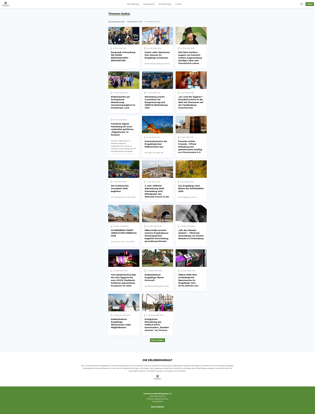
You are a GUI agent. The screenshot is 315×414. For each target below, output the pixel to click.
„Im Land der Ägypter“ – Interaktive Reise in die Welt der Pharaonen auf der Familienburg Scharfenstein (191, 102)
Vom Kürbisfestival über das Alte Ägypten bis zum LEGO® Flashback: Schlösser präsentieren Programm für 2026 (123, 280)
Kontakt (178, 4)
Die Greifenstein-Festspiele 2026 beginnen (120, 188)
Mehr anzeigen (157, 340)
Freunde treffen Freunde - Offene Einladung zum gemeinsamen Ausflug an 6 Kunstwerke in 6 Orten (190, 148)
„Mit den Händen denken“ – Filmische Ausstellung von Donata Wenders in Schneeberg (191, 234)
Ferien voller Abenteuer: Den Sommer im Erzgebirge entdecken (157, 55)
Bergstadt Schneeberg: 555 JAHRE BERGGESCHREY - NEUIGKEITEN (123, 56)
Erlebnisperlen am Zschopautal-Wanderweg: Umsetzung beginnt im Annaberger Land (123, 102)
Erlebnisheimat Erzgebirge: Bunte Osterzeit (154, 277)
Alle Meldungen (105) (116, 22)
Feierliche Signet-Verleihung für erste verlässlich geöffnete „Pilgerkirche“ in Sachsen (122, 129)
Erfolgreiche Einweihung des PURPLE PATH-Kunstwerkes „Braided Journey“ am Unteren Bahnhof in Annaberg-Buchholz (157, 327)
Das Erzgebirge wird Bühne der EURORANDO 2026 (191, 188)
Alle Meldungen (133, 4)
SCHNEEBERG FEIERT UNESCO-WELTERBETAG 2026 (124, 233)
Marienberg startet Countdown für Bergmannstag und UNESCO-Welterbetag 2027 (156, 102)
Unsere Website (157, 407)
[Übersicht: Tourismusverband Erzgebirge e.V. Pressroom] (5, 4)
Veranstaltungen (165, 4)
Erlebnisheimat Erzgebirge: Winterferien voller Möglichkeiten (121, 323)
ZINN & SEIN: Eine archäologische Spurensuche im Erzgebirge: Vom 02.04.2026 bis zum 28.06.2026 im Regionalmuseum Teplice (188, 284)
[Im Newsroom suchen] (301, 4)
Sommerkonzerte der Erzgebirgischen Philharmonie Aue (156, 144)
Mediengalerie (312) (134, 22)
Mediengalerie (148, 4)
